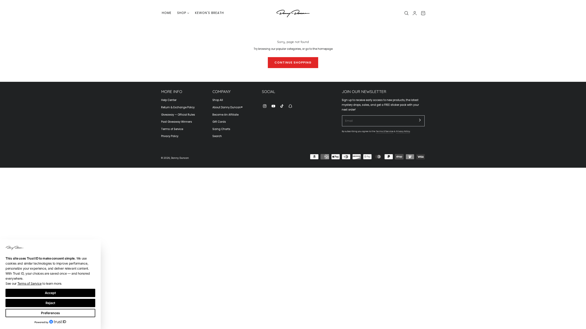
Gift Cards (219, 122)
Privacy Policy (169, 136)
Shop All (217, 100)
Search (217, 136)
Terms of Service (172, 129)
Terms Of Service (384, 131)
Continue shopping (293, 62)
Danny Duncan (180, 158)
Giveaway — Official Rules (178, 115)
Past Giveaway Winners (176, 122)
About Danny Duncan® (227, 107)
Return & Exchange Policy (178, 107)
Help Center (168, 100)
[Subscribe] (420, 120)
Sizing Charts (221, 129)
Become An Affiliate (225, 115)
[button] (406, 13)
